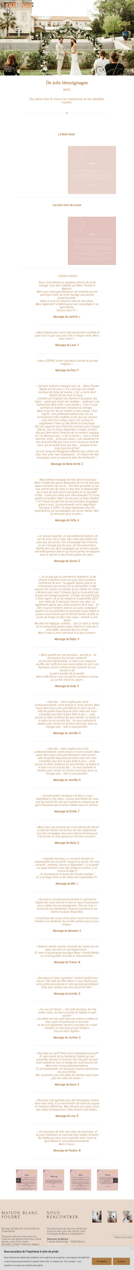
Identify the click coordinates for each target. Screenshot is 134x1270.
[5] (26, 1171)
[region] (67, 1258)
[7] (80, 1171)
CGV (130, 1234)
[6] (53, 1171)
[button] (18, 1180)
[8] (107, 1171)
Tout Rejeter (102, 1261)
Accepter (121, 1261)
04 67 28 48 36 (55, 1244)
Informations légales (118, 1234)
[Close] (132, 1248)
